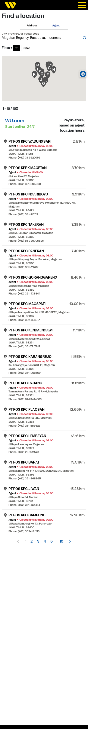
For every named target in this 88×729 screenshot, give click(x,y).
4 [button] (45, 541)
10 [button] (61, 541)
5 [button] (51, 541)
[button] (68, 541)
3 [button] (38, 541)
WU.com (14, 120)
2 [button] (32, 541)
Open (26, 48)
